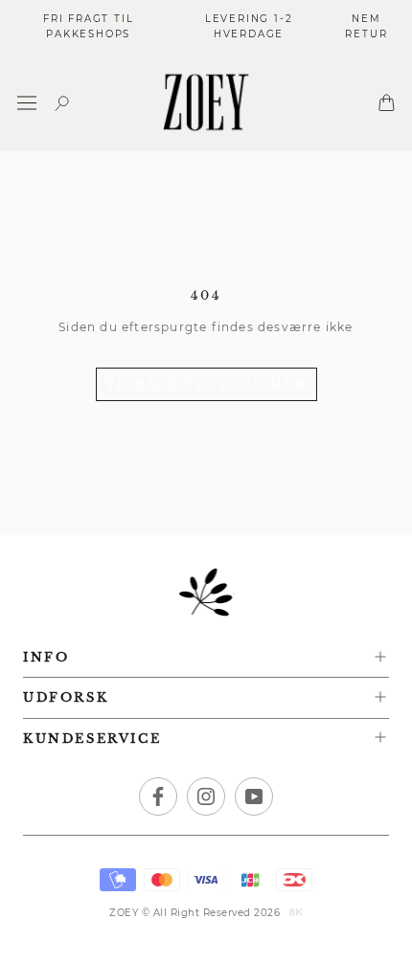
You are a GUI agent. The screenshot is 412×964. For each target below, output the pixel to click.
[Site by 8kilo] (296, 913)
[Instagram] (206, 796)
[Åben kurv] (386, 102)
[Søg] (62, 103)
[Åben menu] (26, 103)
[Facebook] (158, 796)
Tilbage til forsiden (206, 384)
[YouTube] (254, 796)
